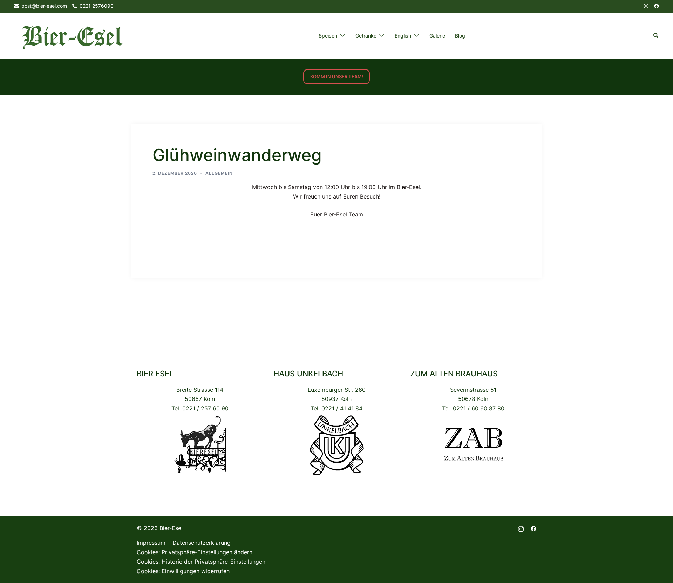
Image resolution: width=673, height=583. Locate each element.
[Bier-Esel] (72, 35)
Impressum (151, 542)
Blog (460, 36)
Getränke (365, 36)
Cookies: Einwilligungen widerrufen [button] (183, 571)
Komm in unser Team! (336, 76)
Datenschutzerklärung (201, 542)
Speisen (328, 36)
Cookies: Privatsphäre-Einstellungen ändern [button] (194, 552)
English (403, 36)
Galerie (437, 36)
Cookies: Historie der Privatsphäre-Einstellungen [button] (201, 561)
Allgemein (219, 173)
